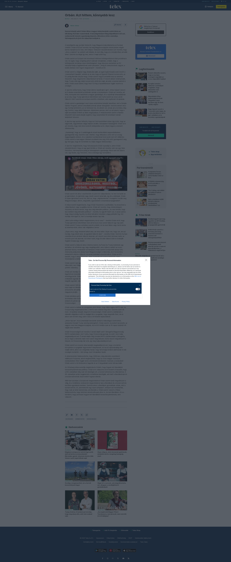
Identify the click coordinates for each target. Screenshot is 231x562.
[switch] (138, 289)
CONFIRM (102, 295)
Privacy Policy (126, 301)
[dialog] (115, 281)
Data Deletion (105, 301)
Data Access (115, 301)
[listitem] (114, 285)
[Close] (146, 260)
